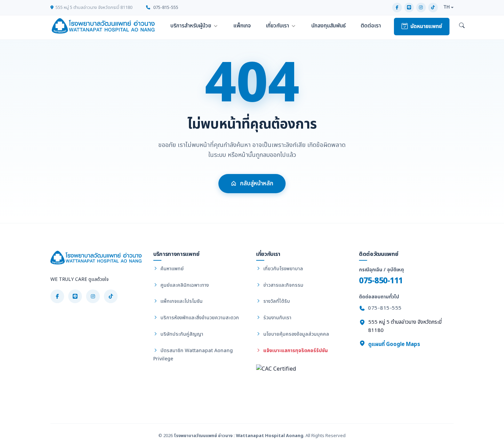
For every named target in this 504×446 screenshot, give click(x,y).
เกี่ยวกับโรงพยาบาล (282, 268)
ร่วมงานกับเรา (276, 317)
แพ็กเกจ (242, 26)
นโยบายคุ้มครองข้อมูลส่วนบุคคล (295, 334)
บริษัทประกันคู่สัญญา (181, 334)
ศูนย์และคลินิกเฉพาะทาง (184, 285)
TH (446, 7)
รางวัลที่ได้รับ (276, 301)
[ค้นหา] (462, 26)
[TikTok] (433, 7)
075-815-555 (165, 7)
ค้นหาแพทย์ (171, 268)
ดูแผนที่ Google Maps (393, 344)
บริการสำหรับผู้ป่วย (190, 26)
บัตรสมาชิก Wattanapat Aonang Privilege (193, 354)
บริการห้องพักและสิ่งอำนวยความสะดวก (199, 317)
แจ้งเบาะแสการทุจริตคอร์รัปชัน (295, 350)
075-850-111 (381, 281)
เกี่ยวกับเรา (277, 26)
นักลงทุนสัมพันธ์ (328, 26)
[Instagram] (421, 7)
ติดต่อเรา (371, 26)
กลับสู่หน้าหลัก (256, 183)
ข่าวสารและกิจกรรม (282, 285)
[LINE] (409, 7)
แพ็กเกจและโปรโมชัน (181, 301)
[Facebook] (397, 7)
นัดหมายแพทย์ (426, 26)
